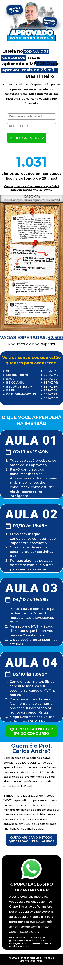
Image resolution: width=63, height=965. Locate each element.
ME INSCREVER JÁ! (26, 138)
